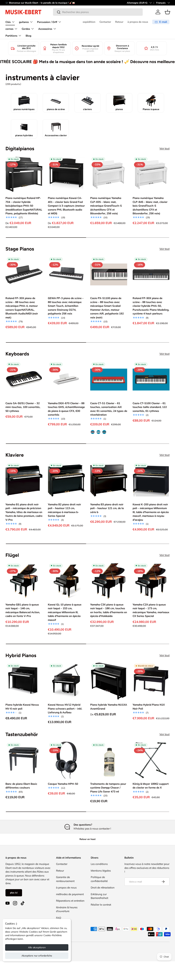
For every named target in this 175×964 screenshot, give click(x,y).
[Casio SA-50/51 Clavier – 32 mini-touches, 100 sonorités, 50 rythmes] (23, 379)
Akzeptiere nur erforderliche (37, 955)
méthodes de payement (70, 894)
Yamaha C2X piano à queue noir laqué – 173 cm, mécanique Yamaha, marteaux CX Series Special (151, 610)
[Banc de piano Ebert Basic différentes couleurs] (23, 760)
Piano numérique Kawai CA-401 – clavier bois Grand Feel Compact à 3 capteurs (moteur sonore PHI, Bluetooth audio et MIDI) (66, 205)
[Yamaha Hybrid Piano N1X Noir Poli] (151, 681)
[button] (167, 12)
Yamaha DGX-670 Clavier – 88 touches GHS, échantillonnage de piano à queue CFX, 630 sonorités (66, 409)
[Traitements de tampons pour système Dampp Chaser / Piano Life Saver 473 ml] (108, 760)
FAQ (58, 917)
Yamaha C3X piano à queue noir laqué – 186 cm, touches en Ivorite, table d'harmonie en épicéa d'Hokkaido (108, 610)
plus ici (13, 892)
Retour (119, 22)
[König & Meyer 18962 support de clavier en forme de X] (151, 760)
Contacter (105, 22)
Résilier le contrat (101, 904)
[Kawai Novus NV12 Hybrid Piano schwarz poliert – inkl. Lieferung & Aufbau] (66, 681)
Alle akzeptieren (37, 947)
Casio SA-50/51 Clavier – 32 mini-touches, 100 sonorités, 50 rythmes (22, 407)
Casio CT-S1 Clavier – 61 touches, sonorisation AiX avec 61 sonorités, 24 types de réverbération (108, 409)
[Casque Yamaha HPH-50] (66, 760)
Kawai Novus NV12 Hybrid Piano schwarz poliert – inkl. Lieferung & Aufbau (65, 708)
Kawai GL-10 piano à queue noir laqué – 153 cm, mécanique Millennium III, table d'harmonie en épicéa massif (64, 612)
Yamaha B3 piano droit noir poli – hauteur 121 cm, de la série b (107, 508)
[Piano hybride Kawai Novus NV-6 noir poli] (23, 681)
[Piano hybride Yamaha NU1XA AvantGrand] (108, 681)
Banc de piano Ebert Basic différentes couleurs (21, 785)
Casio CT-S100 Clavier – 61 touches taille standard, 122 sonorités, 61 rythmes (150, 407)
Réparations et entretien (70, 900)
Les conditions (99, 864)
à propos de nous (137, 22)
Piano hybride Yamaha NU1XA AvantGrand (108, 706)
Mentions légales (101, 870)
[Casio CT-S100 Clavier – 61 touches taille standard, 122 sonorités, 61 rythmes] (151, 379)
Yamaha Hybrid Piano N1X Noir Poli (149, 706)
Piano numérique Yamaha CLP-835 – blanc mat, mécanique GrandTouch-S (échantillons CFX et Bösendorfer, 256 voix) (106, 205)
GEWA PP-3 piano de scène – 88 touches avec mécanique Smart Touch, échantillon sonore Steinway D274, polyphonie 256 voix (66, 305)
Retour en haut (87, 839)
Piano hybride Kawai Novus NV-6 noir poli (22, 706)
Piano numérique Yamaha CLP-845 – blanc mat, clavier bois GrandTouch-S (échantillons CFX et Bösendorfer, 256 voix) (150, 205)
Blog (28, 35)
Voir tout (164, 148)
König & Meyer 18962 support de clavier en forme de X (151, 785)
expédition (89, 22)
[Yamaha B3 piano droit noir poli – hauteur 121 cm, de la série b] (108, 480)
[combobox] (98, 12)
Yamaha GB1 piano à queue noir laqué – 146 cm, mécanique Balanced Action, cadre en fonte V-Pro (22, 610)
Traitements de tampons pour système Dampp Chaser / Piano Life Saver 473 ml (108, 787)
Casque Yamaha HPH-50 (63, 783)
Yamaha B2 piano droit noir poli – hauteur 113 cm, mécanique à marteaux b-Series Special (64, 510)
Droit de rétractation (103, 887)
